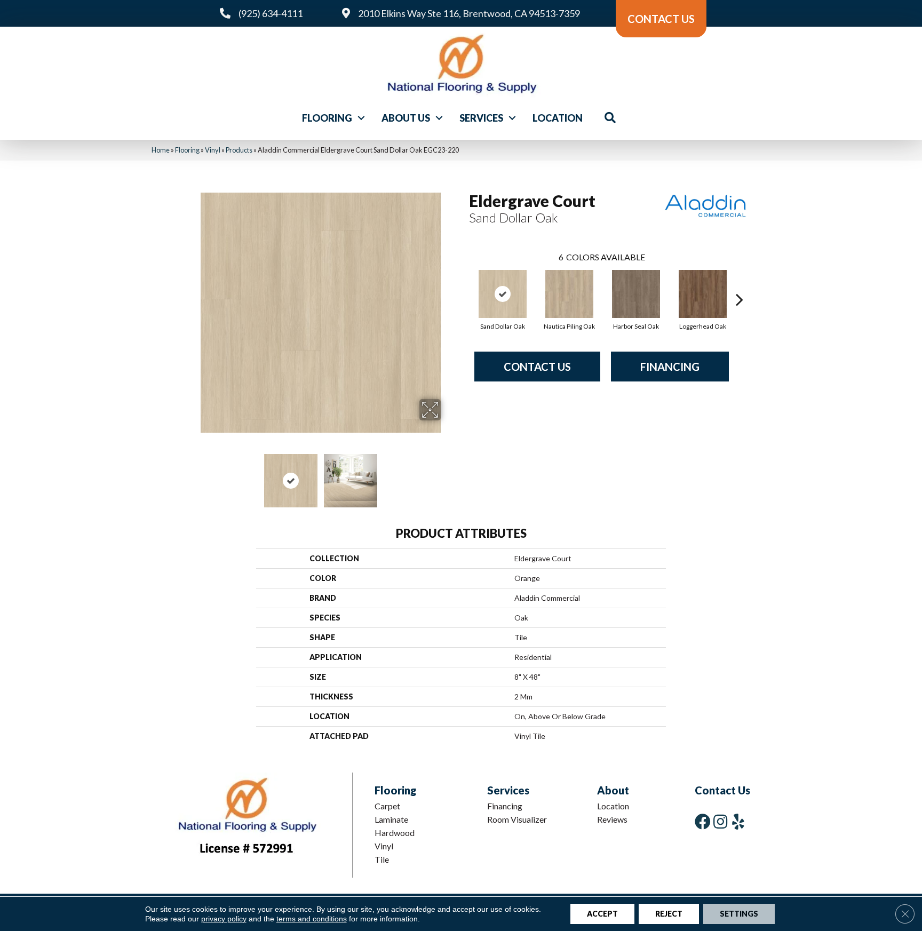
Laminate (391, 819)
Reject (668, 913)
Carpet (387, 806)
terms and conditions (311, 918)
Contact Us (537, 366)
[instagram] (720, 821)
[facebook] (703, 821)
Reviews (612, 819)
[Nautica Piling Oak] (569, 294)
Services (481, 118)
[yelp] (738, 821)
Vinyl (212, 150)
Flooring (327, 118)
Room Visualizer (517, 819)
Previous (193, 475)
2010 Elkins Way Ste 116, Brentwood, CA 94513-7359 (469, 13)
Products (239, 150)
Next (447, 475)
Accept (602, 913)
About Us (405, 118)
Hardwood (395, 832)
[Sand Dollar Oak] (502, 294)
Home (161, 150)
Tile (382, 859)
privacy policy (224, 918)
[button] (361, 118)
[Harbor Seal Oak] (636, 294)
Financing (670, 366)
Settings (739, 913)
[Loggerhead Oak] (702, 294)
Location (557, 118)
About (613, 790)
